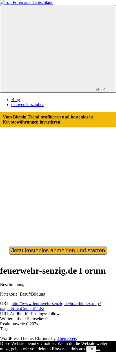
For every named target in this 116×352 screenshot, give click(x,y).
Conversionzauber (27, 104)
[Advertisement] (58, 184)
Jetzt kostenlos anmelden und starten (58, 250)
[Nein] (98, 350)
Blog (15, 99)
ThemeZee (66, 338)
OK (91, 349)
